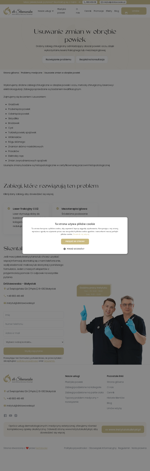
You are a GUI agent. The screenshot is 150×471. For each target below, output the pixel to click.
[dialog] (75, 235)
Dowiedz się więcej (81, 234)
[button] (75, 248)
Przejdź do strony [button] (75, 241)
